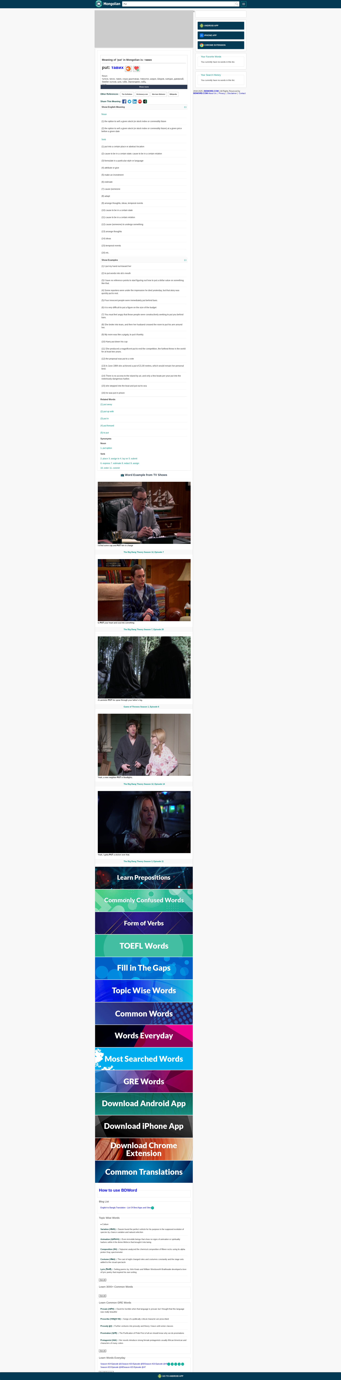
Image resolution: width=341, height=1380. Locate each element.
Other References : (109, 94)
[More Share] (145, 103)
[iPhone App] (144, 1137)
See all (102, 1280)
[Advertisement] (143, 29)
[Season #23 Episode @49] (176, 1365)
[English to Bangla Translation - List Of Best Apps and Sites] (152, 1208)
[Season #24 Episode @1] (169, 1365)
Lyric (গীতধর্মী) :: (107, 1269)
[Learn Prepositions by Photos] (144, 888)
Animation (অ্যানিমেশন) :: (111, 1239)
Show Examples (144, 260)
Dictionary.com (142, 94)
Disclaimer (232, 93)
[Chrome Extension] (144, 1159)
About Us (212, 93)
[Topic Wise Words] (144, 1001)
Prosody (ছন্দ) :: (107, 1326)
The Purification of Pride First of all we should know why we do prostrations (142, 1333)
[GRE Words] (144, 1092)
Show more (144, 87)
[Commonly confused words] (144, 911)
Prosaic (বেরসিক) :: (108, 1309)
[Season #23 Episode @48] (179, 1365)
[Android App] (144, 1114)
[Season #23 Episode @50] (172, 1365)
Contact (242, 93)
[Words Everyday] (144, 1046)
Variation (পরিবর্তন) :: (109, 1229)
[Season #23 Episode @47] (182, 1365)
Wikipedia (173, 94)
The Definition (127, 94)
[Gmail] (140, 103)
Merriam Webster (158, 94)
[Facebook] (124, 103)
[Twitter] (130, 103)
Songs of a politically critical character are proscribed (134, 1319)
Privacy (222, 93)
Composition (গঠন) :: (109, 1249)
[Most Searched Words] (144, 1069)
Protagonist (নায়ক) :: (109, 1340)
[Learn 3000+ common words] (144, 1024)
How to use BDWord (118, 1190)
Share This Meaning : (111, 101)
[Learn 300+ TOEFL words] (144, 956)
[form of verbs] (144, 933)
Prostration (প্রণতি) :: (109, 1333)
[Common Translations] (144, 1182)
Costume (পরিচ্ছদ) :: (109, 1259)
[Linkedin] (135, 103)
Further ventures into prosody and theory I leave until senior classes (136, 1326)
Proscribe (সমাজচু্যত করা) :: (111, 1319)
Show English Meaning (144, 107)
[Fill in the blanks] (144, 979)
